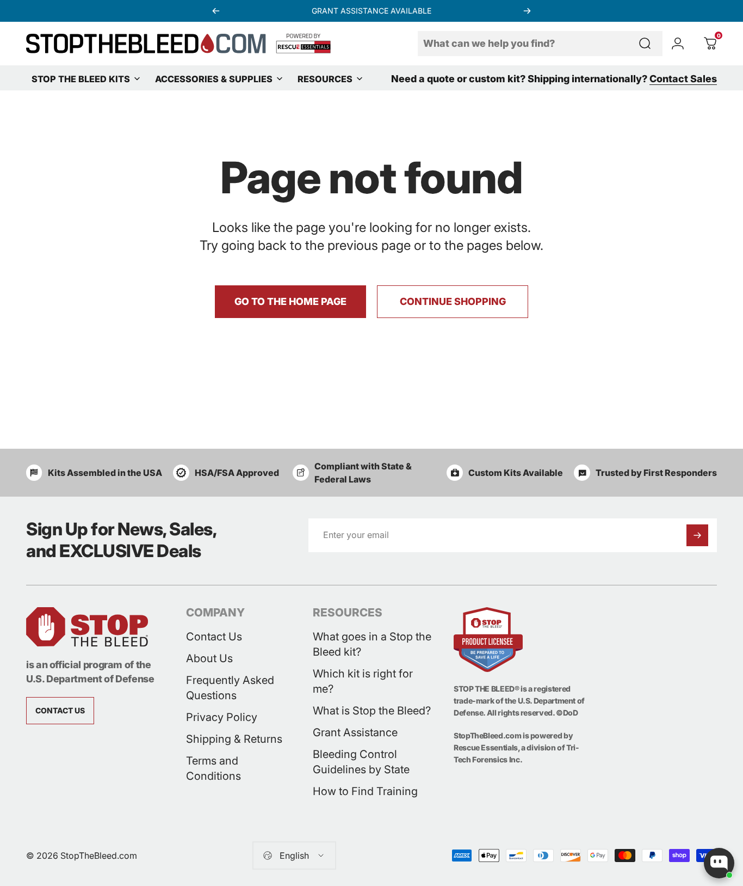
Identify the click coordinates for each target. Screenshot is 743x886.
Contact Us (214, 636)
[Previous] (216, 11)
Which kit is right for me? (363, 681)
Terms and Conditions (213, 768)
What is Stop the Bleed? (372, 710)
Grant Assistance (355, 732)
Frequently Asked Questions (230, 688)
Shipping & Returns (234, 739)
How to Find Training (365, 791)
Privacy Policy (221, 717)
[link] (60, 710)
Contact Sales (683, 79)
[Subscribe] (697, 535)
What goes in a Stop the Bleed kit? (372, 644)
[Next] (527, 11)
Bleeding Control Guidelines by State (361, 762)
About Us (209, 658)
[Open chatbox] (719, 863)
